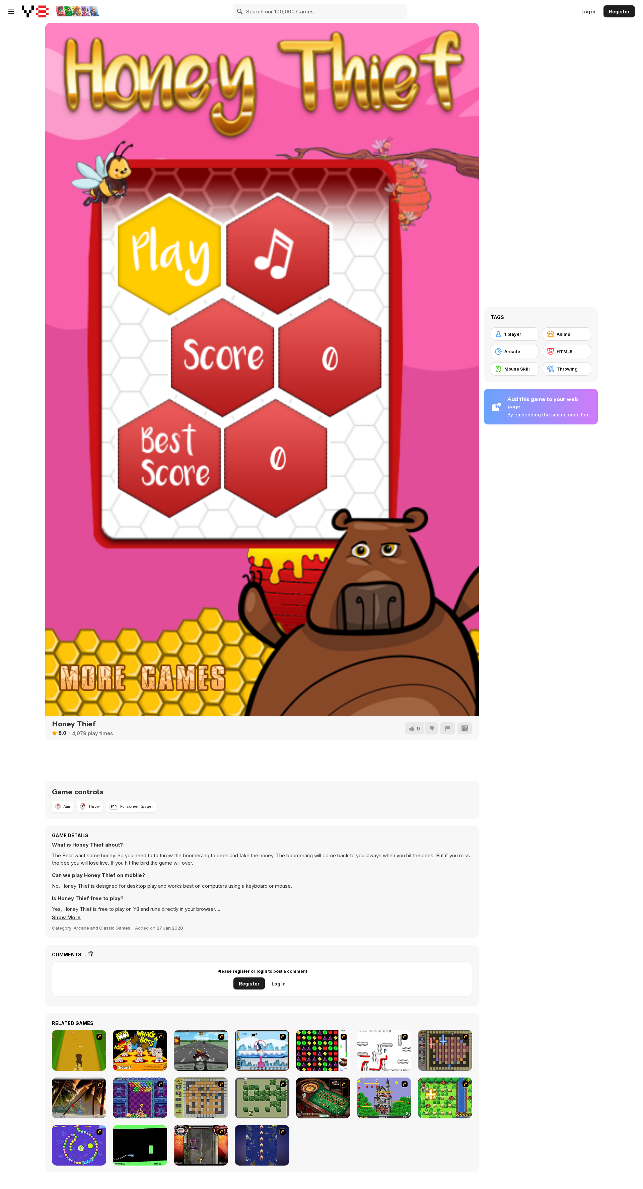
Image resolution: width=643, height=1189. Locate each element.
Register (619, 11)
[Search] (240, 11)
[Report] (447, 728)
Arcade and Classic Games (102, 928)
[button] (66, 917)
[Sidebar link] (11, 11)
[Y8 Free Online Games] (35, 11)
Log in (588, 11)
